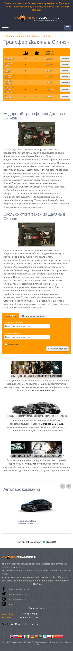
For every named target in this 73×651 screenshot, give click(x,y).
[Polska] (49, 636)
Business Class (9, 64)
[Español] (20, 636)
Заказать (66, 59)
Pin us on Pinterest (17, 599)
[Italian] (28, 636)
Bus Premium (9, 96)
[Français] (24, 636)
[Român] (53, 636)
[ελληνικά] (45, 636)
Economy (9, 59)
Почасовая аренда (33, 316)
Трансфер (10, 315)
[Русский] (16, 636)
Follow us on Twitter (18, 594)
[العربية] (41, 636)
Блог (11, 604)
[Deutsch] (32, 636)
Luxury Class (8, 70)
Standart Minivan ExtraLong (9, 89)
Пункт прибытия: (13, 333)
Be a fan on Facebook (19, 589)
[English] (12, 636)
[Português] (36, 636)
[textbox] (27, 326)
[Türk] (57, 636)
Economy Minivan (9, 76)
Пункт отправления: (14, 322)
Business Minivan (9, 82)
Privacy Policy (56, 642)
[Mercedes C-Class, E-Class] (36, 494)
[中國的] (61, 636)
